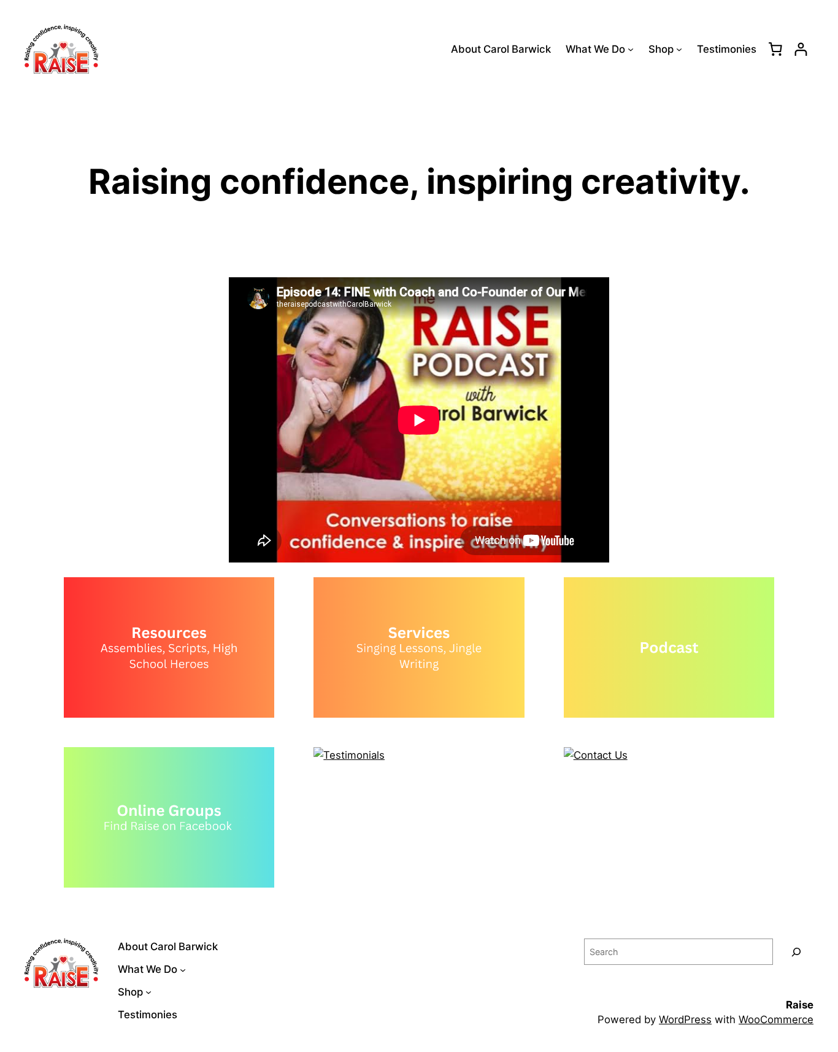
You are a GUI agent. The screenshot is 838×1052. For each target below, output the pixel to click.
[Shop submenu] (679, 49)
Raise (799, 1005)
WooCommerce (776, 1019)
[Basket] (775, 49)
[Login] (800, 49)
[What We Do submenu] (631, 49)
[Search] (796, 952)
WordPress (685, 1019)
